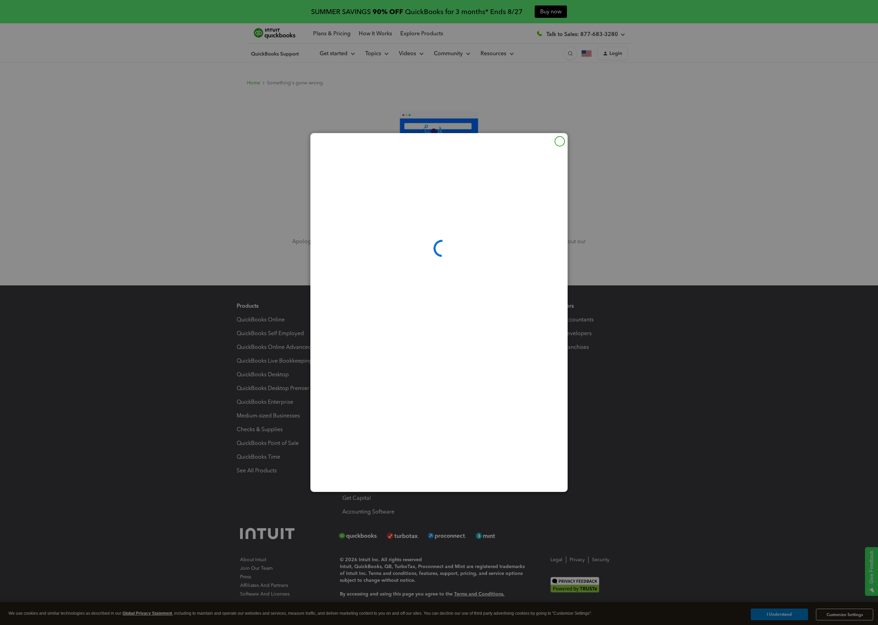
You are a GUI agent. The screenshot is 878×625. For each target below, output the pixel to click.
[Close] (559, 141)
